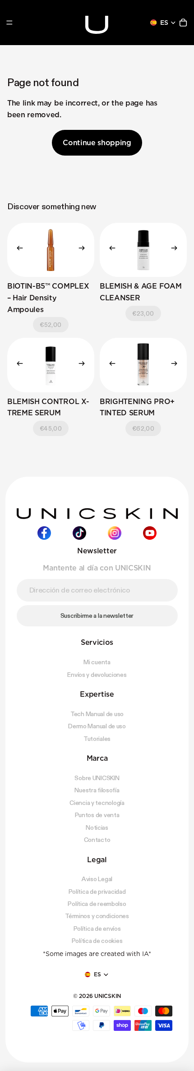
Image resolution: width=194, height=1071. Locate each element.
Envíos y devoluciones (96, 674)
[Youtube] (150, 533)
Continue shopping (97, 142)
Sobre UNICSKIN (96, 778)
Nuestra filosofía (96, 790)
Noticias (97, 827)
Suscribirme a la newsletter (97, 615)
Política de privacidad (97, 891)
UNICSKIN (107, 995)
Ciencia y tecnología (96, 802)
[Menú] (9, 22)
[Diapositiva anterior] (17, 250)
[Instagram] (114, 533)
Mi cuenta (96, 662)
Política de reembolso (97, 904)
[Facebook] (44, 533)
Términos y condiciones (97, 916)
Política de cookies (97, 941)
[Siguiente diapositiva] (84, 250)
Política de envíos (97, 928)
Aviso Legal (97, 879)
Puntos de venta (97, 815)
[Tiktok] (79, 533)
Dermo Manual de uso (97, 726)
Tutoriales (97, 738)
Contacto (97, 840)
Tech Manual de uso (97, 713)
